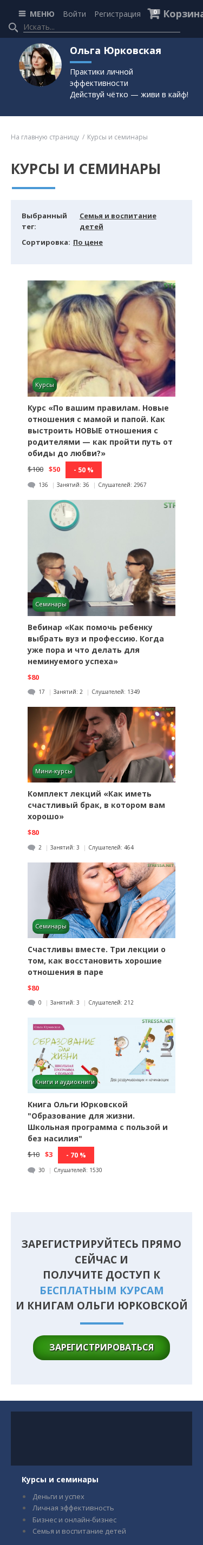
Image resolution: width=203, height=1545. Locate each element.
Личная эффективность (73, 1508)
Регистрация (117, 14)
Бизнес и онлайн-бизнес (74, 1519)
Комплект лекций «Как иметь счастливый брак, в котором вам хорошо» (96, 804)
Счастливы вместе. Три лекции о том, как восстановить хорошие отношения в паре (97, 960)
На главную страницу (45, 137)
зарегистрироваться (101, 1347)
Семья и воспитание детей (79, 1531)
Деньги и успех (58, 1496)
